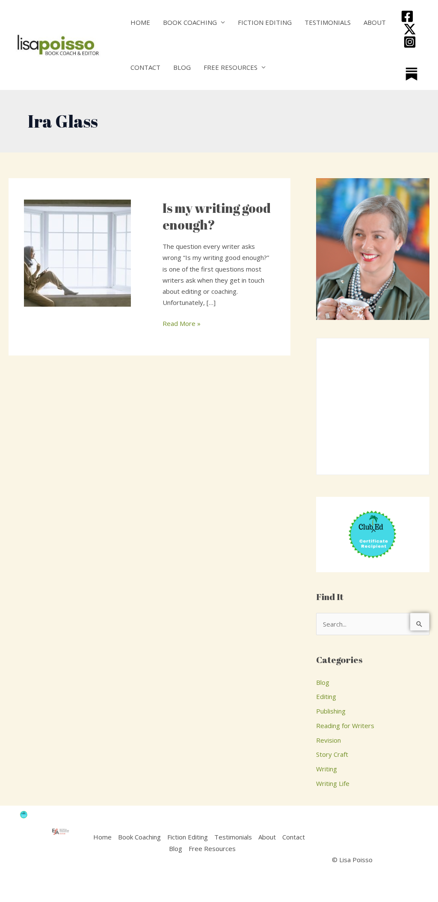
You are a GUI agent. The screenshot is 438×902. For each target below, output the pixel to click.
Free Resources (230, 67)
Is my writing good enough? (217, 216)
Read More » (182, 323)
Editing (326, 696)
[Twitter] (409, 29)
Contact (145, 67)
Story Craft (332, 754)
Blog (182, 67)
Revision (328, 740)
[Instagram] (409, 42)
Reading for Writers (345, 725)
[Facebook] (407, 16)
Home (140, 22)
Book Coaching (190, 22)
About (375, 22)
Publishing (331, 711)
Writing (326, 769)
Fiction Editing (265, 22)
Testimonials (328, 22)
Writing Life (332, 783)
